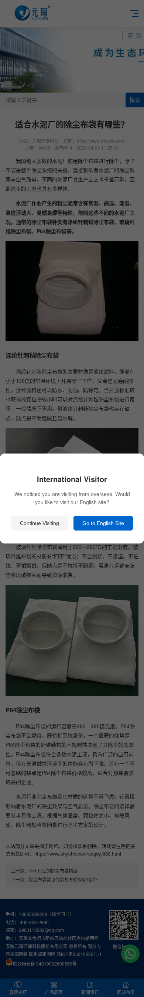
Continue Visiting (39, 523)
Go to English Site (103, 523)
